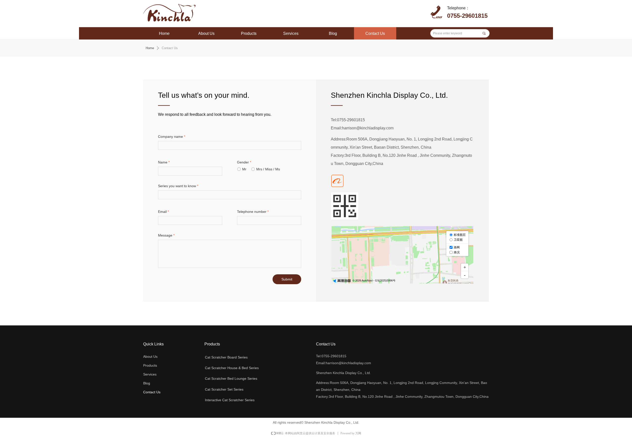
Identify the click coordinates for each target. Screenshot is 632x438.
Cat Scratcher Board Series (226, 357)
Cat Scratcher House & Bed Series (232, 368)
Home (150, 48)
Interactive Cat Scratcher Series (230, 400)
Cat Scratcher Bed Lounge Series (231, 378)
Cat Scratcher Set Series (224, 389)
